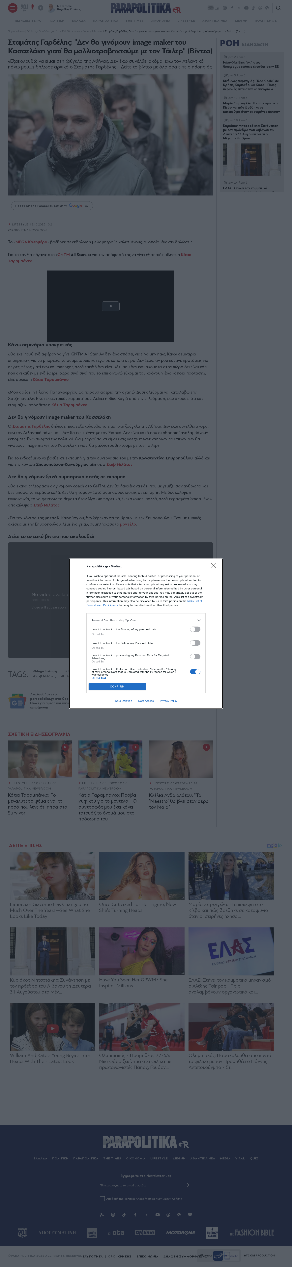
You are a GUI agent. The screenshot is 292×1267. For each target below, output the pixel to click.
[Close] (215, 566)
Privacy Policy (168, 700)
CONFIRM (117, 686)
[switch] (195, 629)
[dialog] (146, 633)
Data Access (146, 700)
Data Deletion (123, 700)
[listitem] (146, 620)
